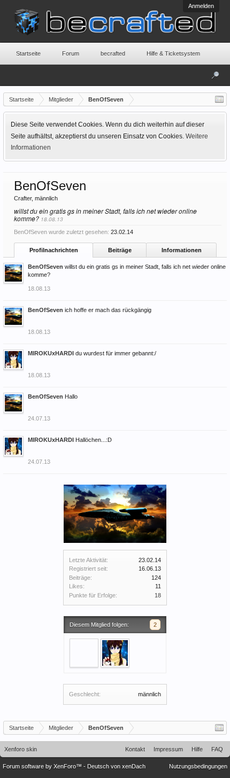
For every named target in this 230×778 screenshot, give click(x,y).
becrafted (113, 53)
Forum (70, 53)
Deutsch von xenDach (116, 766)
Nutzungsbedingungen (198, 766)
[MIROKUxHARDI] (115, 653)
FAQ (217, 749)
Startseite (28, 53)
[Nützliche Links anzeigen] (219, 99)
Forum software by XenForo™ (43, 766)
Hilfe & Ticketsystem (173, 53)
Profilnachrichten (53, 250)
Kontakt (135, 749)
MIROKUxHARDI (51, 353)
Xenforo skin (20, 749)
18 (158, 595)
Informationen (182, 250)
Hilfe (197, 749)
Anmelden (201, 6)
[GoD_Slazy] (84, 653)
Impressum (168, 749)
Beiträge (120, 250)
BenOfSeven (45, 266)
